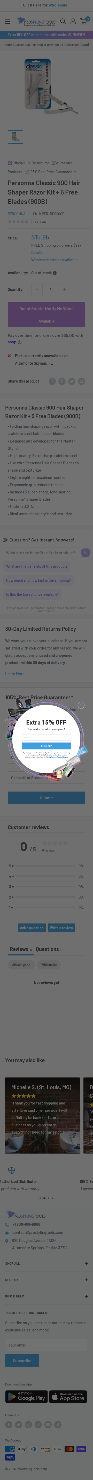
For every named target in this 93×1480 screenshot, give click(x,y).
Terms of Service (62, 757)
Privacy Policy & (51, 757)
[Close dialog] (81, 705)
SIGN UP (46, 746)
